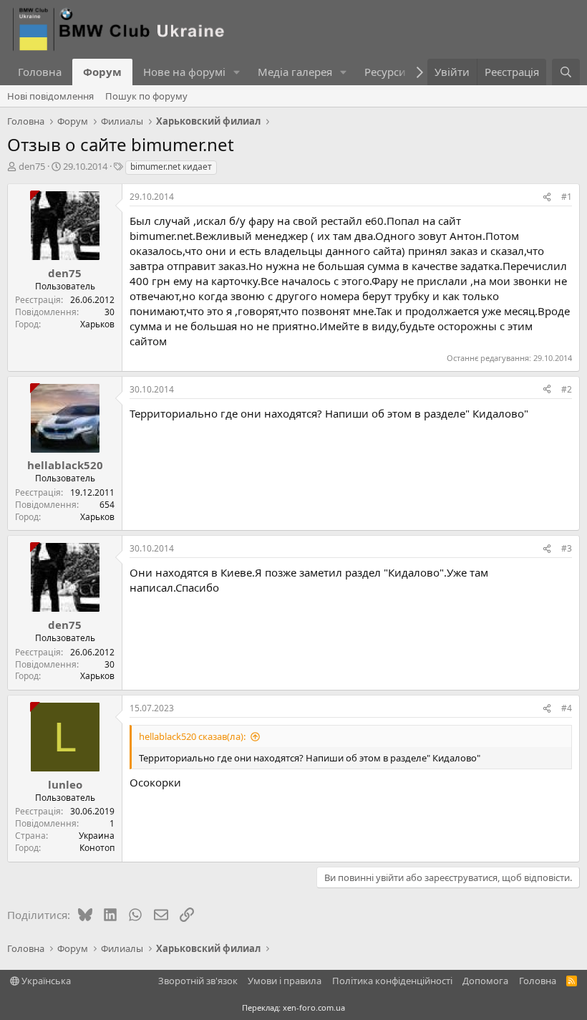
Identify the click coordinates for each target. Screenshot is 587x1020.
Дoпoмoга (485, 980)
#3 (566, 548)
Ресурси (385, 71)
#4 (566, 708)
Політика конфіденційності (392, 980)
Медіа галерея (295, 71)
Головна (40, 71)
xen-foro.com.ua (314, 1007)
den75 (32, 166)
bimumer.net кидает (171, 166)
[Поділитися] (547, 197)
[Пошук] (566, 72)
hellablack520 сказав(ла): (192, 736)
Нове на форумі (184, 71)
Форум (102, 71)
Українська (45, 980)
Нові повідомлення (50, 96)
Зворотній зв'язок (198, 980)
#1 (566, 197)
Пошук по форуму (146, 96)
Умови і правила (284, 980)
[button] (237, 72)
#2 (566, 389)
